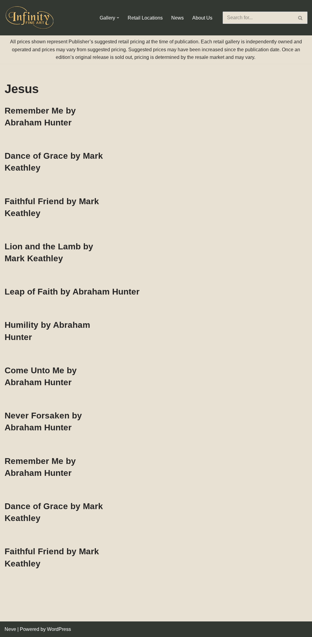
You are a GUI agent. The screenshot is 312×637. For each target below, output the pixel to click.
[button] (118, 17)
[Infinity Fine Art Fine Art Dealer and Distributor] (30, 17)
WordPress (59, 629)
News (177, 17)
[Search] (300, 18)
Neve (10, 629)
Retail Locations (145, 17)
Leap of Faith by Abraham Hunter (72, 291)
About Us (202, 17)
